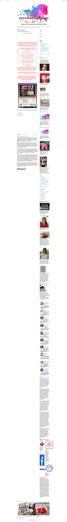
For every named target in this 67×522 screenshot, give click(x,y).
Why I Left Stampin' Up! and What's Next (46, 332)
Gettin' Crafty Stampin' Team (44, 184)
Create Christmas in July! (46, 339)
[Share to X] (34, 110)
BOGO (41, 177)
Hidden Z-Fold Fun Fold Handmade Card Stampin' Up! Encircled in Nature (46, 370)
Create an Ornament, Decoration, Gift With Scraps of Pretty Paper (44, 48)
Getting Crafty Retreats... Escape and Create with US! (44, 51)
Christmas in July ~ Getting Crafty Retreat (46, 354)
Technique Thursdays (43, 192)
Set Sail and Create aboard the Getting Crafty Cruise (46, 362)
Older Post (36, 133)
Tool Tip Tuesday (42, 194)
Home (17, 26)
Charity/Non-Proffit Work (43, 180)
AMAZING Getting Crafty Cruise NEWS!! (44, 58)
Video (41, 195)
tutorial (41, 199)
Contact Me (43, 26)
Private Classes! (39, 26)
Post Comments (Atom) (24, 134)
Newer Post (18, 133)
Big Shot (41, 179)
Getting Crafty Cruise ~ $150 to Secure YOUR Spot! (46, 347)
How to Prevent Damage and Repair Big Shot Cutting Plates (46, 303)
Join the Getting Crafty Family (22, 26)
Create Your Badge (41, 466)
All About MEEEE (47, 26)
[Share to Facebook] (35, 110)
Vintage (41, 196)
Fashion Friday (42, 183)
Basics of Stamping (42, 178)
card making (42, 198)
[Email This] (33, 110)
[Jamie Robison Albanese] (42, 465)
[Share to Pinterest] (36, 110)
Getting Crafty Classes (28, 26)
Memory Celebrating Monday (44, 186)
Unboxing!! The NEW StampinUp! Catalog (46, 325)
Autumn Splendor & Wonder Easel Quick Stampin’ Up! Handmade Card (44, 45)
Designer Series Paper (43, 182)
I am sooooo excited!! (43, 46)
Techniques (41, 193)
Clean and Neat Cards (43, 181)
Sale (41, 190)
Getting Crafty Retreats (34, 26)
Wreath (41, 197)
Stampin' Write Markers (43, 191)
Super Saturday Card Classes (44, 49)
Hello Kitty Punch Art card (46, 310)
